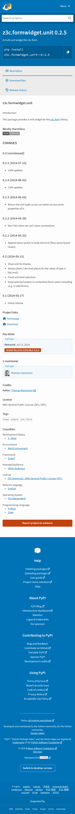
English (12, 488)
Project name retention (36, 582)
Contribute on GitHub (36, 648)
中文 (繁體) (64, 789)
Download (12, 324)
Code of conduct (36, 690)
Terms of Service (36, 681)
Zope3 (11, 458)
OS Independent (17, 498)
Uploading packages (36, 573)
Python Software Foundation (45, 742)
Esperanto (45, 792)
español (26, 786)
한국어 (56, 792)
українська (16, 789)
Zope (10, 512)
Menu (63, 6)
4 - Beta (12, 438)
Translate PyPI (36, 652)
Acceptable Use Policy (36, 699)
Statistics (37, 615)
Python (12, 509)
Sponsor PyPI (37, 657)
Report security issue (37, 685)
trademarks (18, 742)
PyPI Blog (36, 606)
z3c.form (55, 119)
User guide (36, 578)
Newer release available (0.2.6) (22, 350)
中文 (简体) (51, 789)
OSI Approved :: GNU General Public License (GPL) (35, 478)
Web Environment (18, 448)
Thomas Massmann (22, 390)
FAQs (37, 586)
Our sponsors (38, 624)
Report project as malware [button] (37, 523)
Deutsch (39, 789)
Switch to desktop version (37, 768)
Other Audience (16, 468)
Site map (37, 751)
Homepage (13, 319)
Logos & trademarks (37, 619)
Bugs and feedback (37, 644)
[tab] (37, 71)
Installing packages (36, 569)
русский (25, 792)
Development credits (36, 661)
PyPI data (9, 339)
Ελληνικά (29, 789)
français (36, 786)
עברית (35, 792)
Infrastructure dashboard (36, 611)
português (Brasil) (60, 786)
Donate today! (38, 733)
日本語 (46, 786)
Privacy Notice (36, 694)
